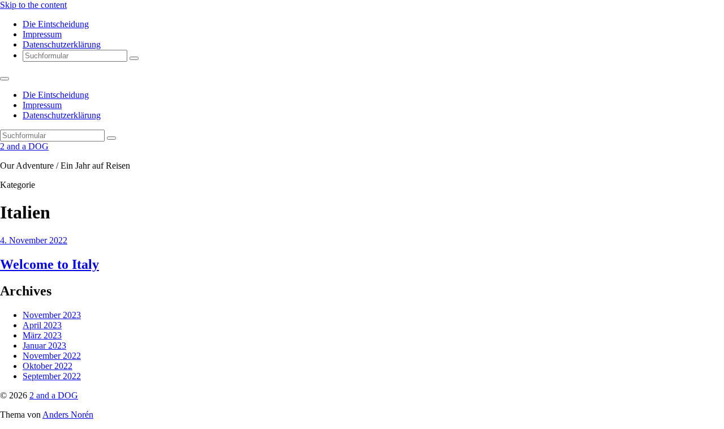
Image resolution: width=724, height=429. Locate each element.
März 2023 (42, 335)
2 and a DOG (24, 146)
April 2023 (42, 325)
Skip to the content (33, 5)
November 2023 (52, 315)
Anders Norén (67, 414)
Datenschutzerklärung (62, 44)
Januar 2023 (44, 345)
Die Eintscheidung (56, 24)
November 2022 (52, 356)
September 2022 (52, 376)
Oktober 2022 (47, 366)
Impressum (42, 34)
